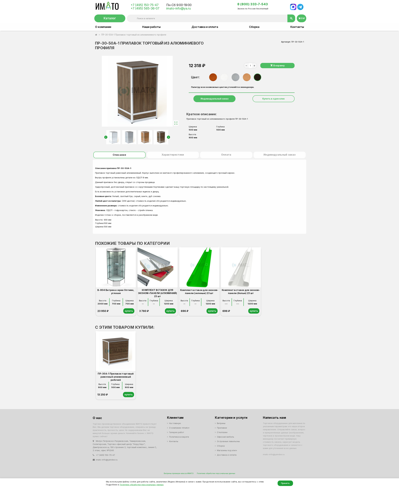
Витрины (221, 423)
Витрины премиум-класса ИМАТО (179, 473)
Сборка (254, 26)
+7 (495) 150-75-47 (145, 5)
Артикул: (286, 41)
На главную (175, 423)
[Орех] (213, 77)
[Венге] (257, 77)
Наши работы (151, 26)
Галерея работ (176, 432)
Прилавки (222, 427)
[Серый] (235, 77)
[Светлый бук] (246, 77)
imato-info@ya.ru (178, 8)
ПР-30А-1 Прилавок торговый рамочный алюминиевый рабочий (116, 376)
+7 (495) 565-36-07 (145, 8)
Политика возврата (179, 437)
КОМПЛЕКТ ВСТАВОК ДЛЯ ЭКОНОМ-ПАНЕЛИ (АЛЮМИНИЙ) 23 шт (157, 293)
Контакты (297, 26)
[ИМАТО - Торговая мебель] (107, 6)
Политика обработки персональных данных (216, 473)
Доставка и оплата (205, 26)
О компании (103, 26)
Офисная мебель (225, 437)
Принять (285, 483)
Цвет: (195, 77)
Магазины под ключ (227, 450)
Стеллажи (222, 432)
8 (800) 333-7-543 (252, 4)
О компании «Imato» (179, 427)
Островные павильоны (228, 441)
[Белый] (224, 77)
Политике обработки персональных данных (141, 484)
